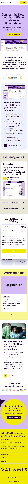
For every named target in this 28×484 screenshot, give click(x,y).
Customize (13, 256)
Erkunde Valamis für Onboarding (13, 178)
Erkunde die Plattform (14, 145)
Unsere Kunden (12, 375)
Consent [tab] (5, 231)
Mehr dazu (5, 308)
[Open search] (17, 2)
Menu (24, 2)
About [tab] (23, 231)
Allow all (14, 251)
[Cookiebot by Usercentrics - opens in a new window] (20, 227)
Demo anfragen (13, 34)
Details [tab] (14, 231)
